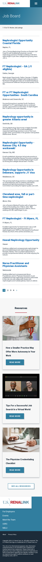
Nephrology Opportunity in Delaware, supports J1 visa (19, 171)
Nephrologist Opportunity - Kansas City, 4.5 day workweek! (18, 145)
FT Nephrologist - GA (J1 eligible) (17, 68)
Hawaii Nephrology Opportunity (21, 240)
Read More (16, 363)
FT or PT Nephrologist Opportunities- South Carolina (20, 94)
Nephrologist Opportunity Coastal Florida (18, 42)
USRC (5, 524)
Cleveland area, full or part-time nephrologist (19, 195)
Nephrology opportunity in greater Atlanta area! (18, 118)
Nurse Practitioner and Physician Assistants (16, 265)
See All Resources (21, 486)
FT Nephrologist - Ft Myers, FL (20, 218)
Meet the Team (9, 520)
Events (6, 516)
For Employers (9, 512)
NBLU (5, 528)
